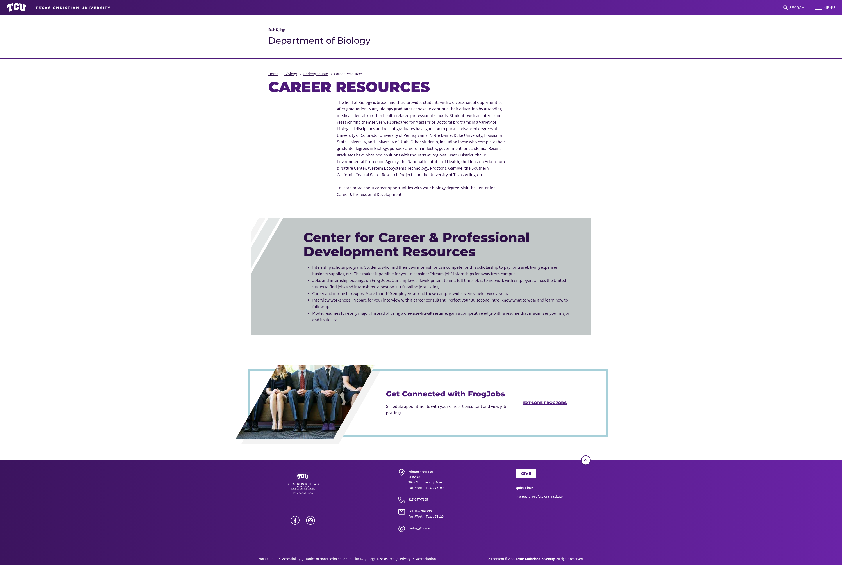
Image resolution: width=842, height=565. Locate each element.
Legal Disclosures (381, 558)
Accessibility (291, 558)
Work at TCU (267, 558)
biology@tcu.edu (420, 528)
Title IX (358, 558)
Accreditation (426, 558)
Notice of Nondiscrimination (326, 558)
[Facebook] (295, 520)
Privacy (405, 558)
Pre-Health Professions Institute (539, 496)
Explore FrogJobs (545, 402)
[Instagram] (310, 520)
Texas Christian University (535, 558)
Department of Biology (319, 40)
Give (526, 473)
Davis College (276, 29)
